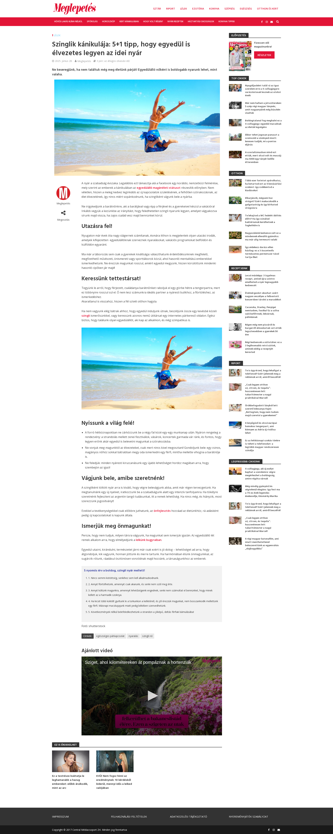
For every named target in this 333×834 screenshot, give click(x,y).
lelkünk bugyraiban (148, 540)
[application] (152, 696)
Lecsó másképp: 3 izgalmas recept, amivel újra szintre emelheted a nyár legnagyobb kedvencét (261, 280)
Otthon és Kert (267, 8)
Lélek (183, 8)
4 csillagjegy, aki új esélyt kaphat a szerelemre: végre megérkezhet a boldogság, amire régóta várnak (260, 473)
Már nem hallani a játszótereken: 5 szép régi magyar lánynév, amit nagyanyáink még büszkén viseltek (263, 108)
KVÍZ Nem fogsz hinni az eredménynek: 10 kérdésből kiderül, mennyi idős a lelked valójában (114, 782)
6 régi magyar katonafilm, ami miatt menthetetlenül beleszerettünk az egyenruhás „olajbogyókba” (262, 543)
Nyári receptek (175, 21)
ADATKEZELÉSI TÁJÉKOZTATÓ (188, 816)
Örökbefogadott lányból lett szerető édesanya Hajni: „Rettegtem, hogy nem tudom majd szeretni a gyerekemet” (262, 410)
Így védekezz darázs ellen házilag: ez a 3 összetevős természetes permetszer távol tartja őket (262, 252)
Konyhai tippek (227, 21)
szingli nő (147, 636)
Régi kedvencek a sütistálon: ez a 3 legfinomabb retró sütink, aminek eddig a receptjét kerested (263, 347)
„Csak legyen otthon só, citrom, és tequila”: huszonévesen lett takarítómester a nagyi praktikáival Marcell (258, 391)
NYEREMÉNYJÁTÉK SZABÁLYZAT (248, 816)
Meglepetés (84, 61)
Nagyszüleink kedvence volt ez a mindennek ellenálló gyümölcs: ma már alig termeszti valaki (263, 236)
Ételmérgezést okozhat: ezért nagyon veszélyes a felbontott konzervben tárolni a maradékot (263, 296)
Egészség (246, 8)
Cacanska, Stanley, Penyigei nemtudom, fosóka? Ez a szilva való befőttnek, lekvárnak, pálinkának (262, 312)
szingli (86, 316)
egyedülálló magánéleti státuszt (159, 188)
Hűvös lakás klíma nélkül (68, 21)
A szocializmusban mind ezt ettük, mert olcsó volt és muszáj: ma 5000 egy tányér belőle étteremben (263, 157)
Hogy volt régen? (153, 21)
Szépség (229, 8)
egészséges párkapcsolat (110, 636)
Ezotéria (198, 8)
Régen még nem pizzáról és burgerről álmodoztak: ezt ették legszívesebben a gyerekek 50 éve (263, 329)
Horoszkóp (108, 21)
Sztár (157, 8)
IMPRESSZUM (60, 816)
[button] (151, 695)
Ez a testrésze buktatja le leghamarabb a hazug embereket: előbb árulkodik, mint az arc (70, 782)
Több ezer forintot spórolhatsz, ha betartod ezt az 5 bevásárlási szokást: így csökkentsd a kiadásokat (263, 185)
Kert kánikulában (129, 21)
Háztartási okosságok (201, 21)
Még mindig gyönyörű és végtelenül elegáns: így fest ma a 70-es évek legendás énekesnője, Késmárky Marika (262, 491)
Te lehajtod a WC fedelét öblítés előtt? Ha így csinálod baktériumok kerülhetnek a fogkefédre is (263, 220)
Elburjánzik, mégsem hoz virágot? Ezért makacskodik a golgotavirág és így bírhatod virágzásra (261, 203)
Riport (170, 8)
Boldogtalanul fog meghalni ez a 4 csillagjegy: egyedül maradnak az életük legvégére (263, 124)
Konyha (214, 8)
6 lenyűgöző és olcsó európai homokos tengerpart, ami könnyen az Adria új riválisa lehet (261, 428)
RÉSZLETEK (264, 55)
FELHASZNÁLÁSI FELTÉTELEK (129, 816)
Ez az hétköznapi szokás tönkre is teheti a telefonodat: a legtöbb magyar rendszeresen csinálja (262, 445)
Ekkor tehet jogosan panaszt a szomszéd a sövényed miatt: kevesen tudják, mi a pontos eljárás (262, 139)
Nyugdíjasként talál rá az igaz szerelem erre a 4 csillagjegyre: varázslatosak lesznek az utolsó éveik (263, 90)
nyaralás (133, 636)
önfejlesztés (162, 511)
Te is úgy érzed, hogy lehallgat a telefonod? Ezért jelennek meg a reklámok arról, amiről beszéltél (263, 374)
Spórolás (92, 21)
